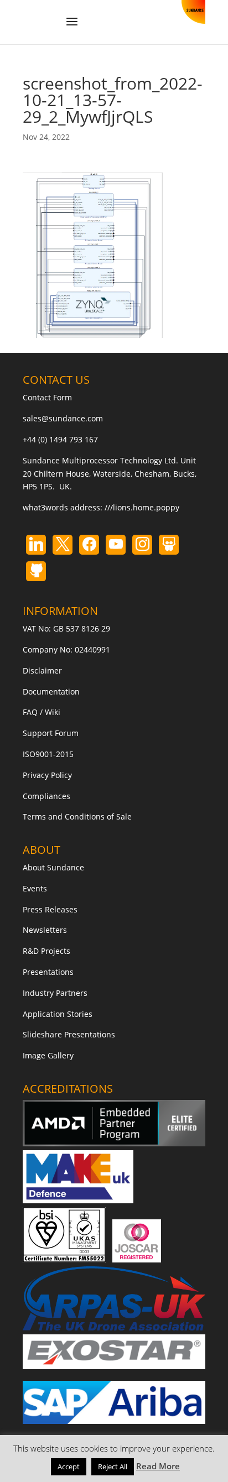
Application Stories (57, 1014)
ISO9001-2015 (48, 754)
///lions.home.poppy (142, 507)
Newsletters (45, 930)
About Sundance (53, 867)
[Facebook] (89, 544)
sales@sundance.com (63, 418)
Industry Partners (55, 993)
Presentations (48, 972)
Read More (158, 1465)
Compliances (46, 796)
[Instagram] (115, 544)
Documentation (51, 691)
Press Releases (50, 909)
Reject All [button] (112, 1466)
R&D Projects (46, 951)
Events (35, 888)
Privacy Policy (47, 775)
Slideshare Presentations (69, 1034)
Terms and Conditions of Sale (77, 816)
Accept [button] (69, 1466)
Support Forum (51, 733)
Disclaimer (42, 670)
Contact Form (47, 397)
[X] (62, 544)
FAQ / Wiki (41, 712)
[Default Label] (36, 544)
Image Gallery (48, 1055)
